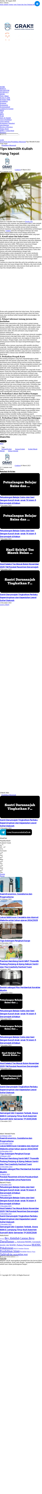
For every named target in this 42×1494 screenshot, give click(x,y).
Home (2, 87)
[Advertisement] (21, 64)
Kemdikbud (4, 101)
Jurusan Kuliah (20, 449)
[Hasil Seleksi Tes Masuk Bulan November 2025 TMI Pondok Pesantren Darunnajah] (20, 562)
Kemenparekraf (5, 107)
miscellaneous (4, 125)
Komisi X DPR (5, 98)
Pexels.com (29, 221)
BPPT (2, 114)
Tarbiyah (4, 1254)
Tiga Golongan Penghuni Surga (15, 940)
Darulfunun (7, 1241)
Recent (2, 876)
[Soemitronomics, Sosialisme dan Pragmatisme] (11, 891)
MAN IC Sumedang (19, 1248)
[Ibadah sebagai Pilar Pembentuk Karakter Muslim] (11, 985)
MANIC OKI (4, 1245)
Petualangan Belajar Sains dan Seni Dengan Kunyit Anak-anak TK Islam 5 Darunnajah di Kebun (18, 500)
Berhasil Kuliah (7, 449)
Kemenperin (4, 105)
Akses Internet (4, 121)
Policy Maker (4, 96)
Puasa (33, 1251)
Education (7, 142)
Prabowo (29, 1251)
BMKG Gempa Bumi (7, 130)
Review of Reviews (6, 127)
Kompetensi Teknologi (7, 123)
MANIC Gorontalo (33, 1242)
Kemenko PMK (5, 99)
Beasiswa (3, 132)
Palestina (26, 1248)
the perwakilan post (19, 1254)
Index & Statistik (5, 118)
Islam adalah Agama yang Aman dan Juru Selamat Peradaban (19, 4)
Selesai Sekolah (13, 451)
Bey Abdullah (12, 1238)
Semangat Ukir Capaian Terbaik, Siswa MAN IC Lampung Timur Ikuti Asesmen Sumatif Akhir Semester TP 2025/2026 (19, 1116)
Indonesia (21, 1242)
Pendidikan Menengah (18, 142)
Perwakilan (23, 1251)
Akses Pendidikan (6, 120)
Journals (4, 92)
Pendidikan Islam (10, 1251)
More (2, 94)
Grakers (8, 231)
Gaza (15, 1242)
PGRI (2, 116)
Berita (3, 88)
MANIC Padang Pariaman (20, 1245)
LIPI (1, 112)
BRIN (2, 110)
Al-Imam (2, 1238)
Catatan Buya (27, 1238)
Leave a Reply (4, 605)
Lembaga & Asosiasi (6, 109)
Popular (2, 874)
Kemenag (3, 103)
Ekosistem (4, 90)
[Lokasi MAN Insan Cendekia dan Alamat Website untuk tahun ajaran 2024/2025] (11, 915)
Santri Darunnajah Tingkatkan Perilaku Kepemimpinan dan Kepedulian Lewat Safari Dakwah (19, 597)
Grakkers (18, 170)
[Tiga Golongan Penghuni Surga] (11, 938)
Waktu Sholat (4, 129)
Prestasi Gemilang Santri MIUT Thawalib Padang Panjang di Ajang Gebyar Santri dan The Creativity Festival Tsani (19, 964)
